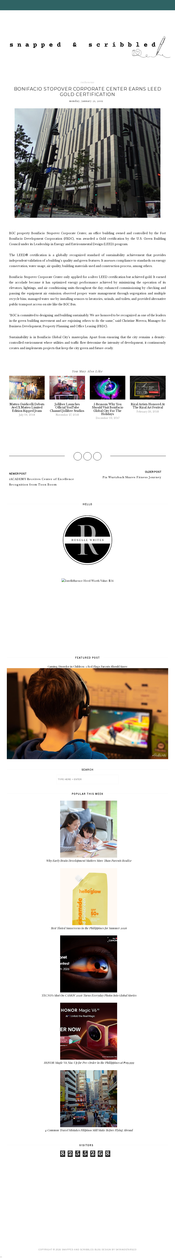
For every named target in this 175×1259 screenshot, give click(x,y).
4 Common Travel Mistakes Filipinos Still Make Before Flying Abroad (89, 1130)
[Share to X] (87, 456)
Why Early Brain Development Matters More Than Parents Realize (89, 860)
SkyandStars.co (126, 1249)
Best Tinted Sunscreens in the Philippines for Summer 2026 (89, 928)
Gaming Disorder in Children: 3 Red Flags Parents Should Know (87, 666)
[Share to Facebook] (78, 456)
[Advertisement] (87, 618)
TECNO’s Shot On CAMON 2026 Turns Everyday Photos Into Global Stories (88, 995)
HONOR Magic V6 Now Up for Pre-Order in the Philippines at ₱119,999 (89, 1062)
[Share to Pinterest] (97, 456)
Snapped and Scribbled (77, 1249)
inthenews (87, 82)
